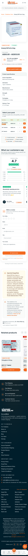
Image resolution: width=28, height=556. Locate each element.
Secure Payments (5, 445)
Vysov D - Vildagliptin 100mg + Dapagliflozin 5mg (11, 360)
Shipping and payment (7, 469)
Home (2, 14)
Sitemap (3, 439)
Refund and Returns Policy (8, 466)
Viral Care (3, 499)
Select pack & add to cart (14, 69)
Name (3, 221)
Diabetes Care (9, 14)
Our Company (4, 426)
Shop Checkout (5, 455)
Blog (2, 434)
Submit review (15, 253)
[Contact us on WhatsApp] (25, 546)
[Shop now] (14, 550)
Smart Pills (4, 492)
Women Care (18, 497)
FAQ (2, 452)
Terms (3, 259)
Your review (5, 241)
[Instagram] (20, 544)
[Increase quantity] (21, 123)
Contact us (4, 431)
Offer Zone (4, 502)
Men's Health (18, 492)
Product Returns (5, 450)
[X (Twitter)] (17, 544)
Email (3, 228)
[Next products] (25, 332)
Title (3, 235)
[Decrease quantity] (18, 123)
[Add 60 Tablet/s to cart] (24, 131)
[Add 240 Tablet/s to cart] (24, 123)
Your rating (4, 216)
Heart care (4, 511)
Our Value (3, 436)
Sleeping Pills (4, 494)
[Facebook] (14, 544)
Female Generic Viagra (21, 504)
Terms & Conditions (6, 471)
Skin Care (3, 509)
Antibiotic (17, 502)
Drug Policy (4, 464)
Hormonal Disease (6, 506)
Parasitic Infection (19, 494)
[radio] (3, 218)
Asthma (17, 511)
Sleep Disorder (19, 509)
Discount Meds (23, 541)
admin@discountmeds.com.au (18, 536)
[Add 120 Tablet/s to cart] (24, 127)
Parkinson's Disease (20, 506)
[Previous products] (22, 332)
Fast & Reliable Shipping (7, 447)
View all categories (22, 489)
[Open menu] (2, 2)
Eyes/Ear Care (4, 504)
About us (3, 429)
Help (25, 2)
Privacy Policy (19, 258)
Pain (2, 497)
